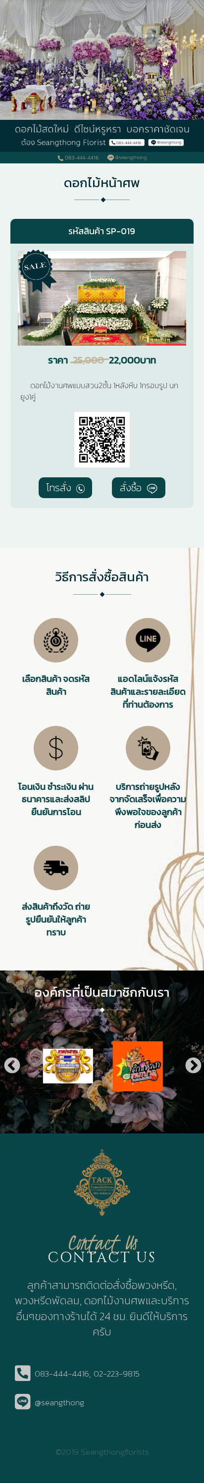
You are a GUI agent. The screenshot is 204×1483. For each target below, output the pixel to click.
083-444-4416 (62, 1374)
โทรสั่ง (60, 487)
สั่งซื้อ (132, 487)
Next (192, 1066)
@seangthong (59, 1402)
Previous (11, 1066)
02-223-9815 (117, 1374)
